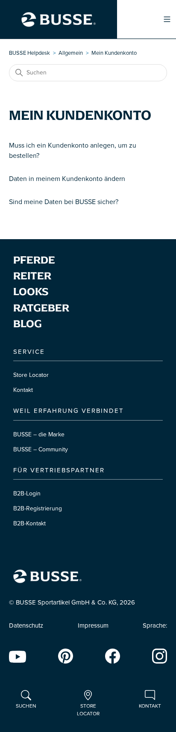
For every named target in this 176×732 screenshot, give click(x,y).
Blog (27, 324)
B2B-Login (27, 493)
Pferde (34, 260)
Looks (31, 291)
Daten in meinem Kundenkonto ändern (67, 179)
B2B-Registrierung (37, 508)
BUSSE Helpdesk (29, 53)
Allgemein (71, 53)
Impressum (93, 625)
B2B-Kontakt (29, 523)
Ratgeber (41, 308)
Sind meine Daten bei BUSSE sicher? (63, 202)
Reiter (32, 276)
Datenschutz (26, 625)
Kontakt (23, 390)
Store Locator (31, 375)
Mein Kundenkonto (114, 53)
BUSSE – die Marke (39, 434)
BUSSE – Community (40, 449)
